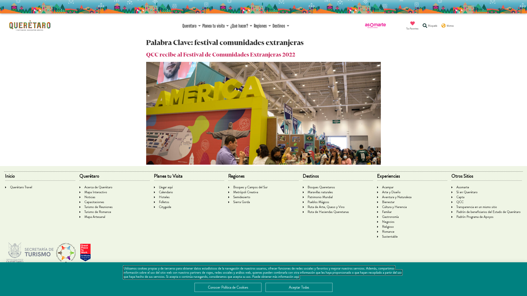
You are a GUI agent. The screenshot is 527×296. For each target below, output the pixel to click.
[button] (191, 25)
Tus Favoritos (412, 28)
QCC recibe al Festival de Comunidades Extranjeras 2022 (220, 54)
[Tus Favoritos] (412, 23)
